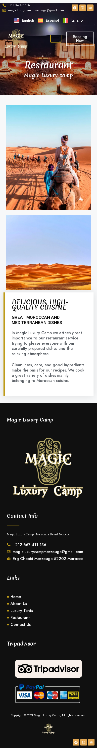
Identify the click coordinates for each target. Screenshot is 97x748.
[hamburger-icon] (55, 39)
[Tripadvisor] (90, 7)
